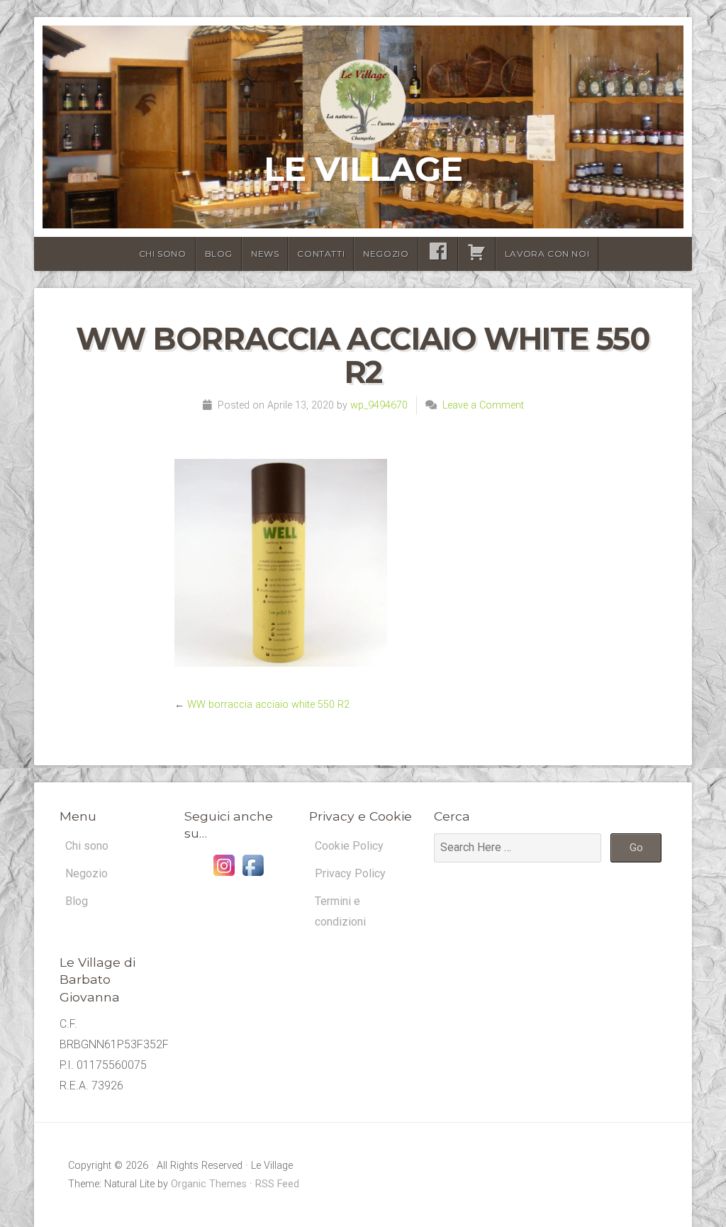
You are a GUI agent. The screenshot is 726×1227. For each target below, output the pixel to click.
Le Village (363, 168)
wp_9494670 (379, 405)
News (265, 253)
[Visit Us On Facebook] (252, 875)
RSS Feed (277, 1184)
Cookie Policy (349, 846)
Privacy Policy (350, 873)
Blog (219, 253)
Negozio (385, 253)
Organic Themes (209, 1184)
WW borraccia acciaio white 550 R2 (268, 705)
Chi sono (162, 253)
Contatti (321, 253)
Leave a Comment (483, 405)
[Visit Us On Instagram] (223, 875)
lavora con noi (547, 253)
